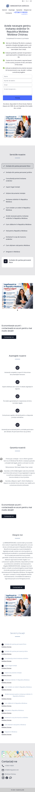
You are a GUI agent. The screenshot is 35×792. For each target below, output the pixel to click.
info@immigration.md (11, 770)
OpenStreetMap (29, 756)
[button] (18, 752)
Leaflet (22, 756)
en (31, 1)
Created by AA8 (20, 790)
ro (22, 1)
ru (27, 1)
